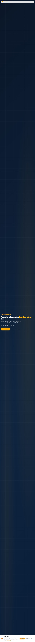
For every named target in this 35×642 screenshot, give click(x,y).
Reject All (32, 638)
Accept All (22, 638)
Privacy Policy (8, 640)
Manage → (27, 638)
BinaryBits (5, 1)
